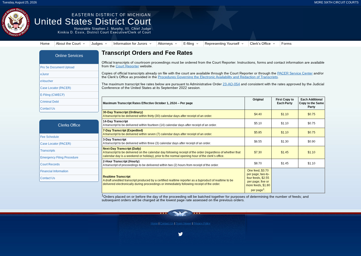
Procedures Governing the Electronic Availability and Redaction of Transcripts (218, 77)
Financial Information (54, 171)
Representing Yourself (222, 43)
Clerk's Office (260, 43)
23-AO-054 (231, 84)
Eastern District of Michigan (111, 15)
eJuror (44, 74)
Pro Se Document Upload (57, 67)
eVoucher (46, 81)
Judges (97, 43)
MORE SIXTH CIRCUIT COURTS (336, 2)
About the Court (68, 43)
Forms (286, 43)
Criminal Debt (49, 101)
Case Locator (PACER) (55, 88)
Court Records (50, 164)
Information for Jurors (130, 43)
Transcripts (47, 150)
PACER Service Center (295, 73)
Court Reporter (127, 66)
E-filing (188, 43)
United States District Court (92, 21)
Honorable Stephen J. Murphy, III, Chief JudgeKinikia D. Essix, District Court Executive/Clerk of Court (104, 30)
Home (45, 43)
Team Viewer (183, 223)
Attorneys (165, 43)
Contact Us (47, 108)
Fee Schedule (49, 137)
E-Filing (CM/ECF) (52, 95)
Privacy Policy (202, 223)
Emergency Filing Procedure (59, 157)
